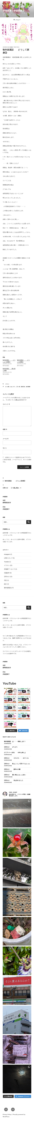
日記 (5, 580)
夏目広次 (23, 386)
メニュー (17, 19)
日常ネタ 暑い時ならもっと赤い (17, 775)
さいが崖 (7, 386)
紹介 (5, 584)
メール (6, 438)
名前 (5, 429)
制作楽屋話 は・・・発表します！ (17, 741)
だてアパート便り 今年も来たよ (15, 752)
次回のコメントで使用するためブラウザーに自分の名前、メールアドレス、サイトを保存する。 (17, 460)
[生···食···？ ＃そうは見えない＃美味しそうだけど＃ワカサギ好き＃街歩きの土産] (17, 1049)
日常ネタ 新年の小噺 (12, 769)
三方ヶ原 (18, 386)
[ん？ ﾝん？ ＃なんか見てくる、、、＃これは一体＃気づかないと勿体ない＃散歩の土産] (17, 872)
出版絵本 (7, 573)
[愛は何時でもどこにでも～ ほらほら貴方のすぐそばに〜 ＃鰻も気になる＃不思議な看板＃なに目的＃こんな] (17, 990)
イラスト (7, 384)
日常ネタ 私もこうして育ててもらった (17, 763)
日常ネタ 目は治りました (13, 780)
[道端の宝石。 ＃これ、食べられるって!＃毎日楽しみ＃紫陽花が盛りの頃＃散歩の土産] (17, 842)
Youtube (6, 561)
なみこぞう (12, 386)
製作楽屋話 (7, 587)
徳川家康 (28, 386)
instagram (7, 554)
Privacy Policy (7, 1114)
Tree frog (16, 47)
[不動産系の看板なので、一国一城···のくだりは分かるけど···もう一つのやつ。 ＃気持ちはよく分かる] (17, 1020)
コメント (6, 404)
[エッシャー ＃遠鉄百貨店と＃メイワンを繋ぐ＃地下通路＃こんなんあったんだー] (17, 813)
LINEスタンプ (8, 558)
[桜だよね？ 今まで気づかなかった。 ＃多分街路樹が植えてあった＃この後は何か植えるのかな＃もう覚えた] (17, 901)
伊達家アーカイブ (9, 569)
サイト (5, 448)
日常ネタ (7, 576)
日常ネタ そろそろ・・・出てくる (16, 758)
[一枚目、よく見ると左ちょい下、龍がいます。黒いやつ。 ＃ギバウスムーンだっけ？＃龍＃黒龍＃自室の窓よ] (17, 1079)
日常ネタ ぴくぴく (11, 747)
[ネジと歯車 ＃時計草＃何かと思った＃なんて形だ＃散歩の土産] (17, 960)
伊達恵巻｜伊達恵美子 (13, 10)
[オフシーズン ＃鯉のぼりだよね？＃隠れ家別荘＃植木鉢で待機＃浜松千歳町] (17, 931)
